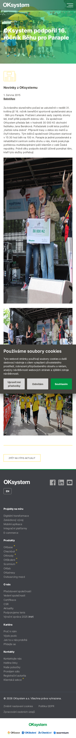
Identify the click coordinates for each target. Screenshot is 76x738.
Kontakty (9, 651)
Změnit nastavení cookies (18, 706)
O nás (7, 584)
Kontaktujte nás (12, 658)
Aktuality (9, 608)
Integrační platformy (15, 528)
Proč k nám (10, 631)
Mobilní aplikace (13, 524)
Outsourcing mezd (14, 576)
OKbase (8, 547)
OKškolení (9, 559)
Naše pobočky (12, 667)
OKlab (7, 568)
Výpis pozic (10, 635)
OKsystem (16, 5)
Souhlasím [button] (61, 384)
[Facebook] (52, 482)
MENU (70, 5)
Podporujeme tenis (14, 612)
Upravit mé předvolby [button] (14, 384)
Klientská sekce (13, 679)
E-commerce (11, 532)
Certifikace (10, 599)
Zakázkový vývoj (13, 519)
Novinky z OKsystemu (20, 87)
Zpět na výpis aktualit (22, 458)
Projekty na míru (13, 508)
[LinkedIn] (61, 482)
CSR (6, 603)
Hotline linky (10, 662)
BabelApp (9, 98)
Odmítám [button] (37, 384)
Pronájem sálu (12, 671)
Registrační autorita (15, 675)
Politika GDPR (46, 706)
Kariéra (8, 624)
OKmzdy (9, 555)
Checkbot (9, 551)
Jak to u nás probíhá (15, 639)
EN (7, 491)
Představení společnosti (17, 591)
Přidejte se (10, 644)
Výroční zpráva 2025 (16, 616)
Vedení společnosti (14, 595)
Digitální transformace (16, 515)
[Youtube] (69, 482)
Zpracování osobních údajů (19, 711)
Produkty (9, 540)
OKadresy (9, 572)
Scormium (9, 564)
